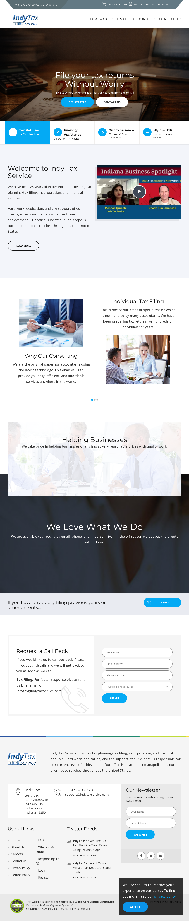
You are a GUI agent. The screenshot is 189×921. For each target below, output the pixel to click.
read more (23, 245)
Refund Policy (20, 875)
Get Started (77, 102)
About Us (107, 19)
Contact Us (147, 19)
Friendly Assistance (67, 134)
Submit (114, 698)
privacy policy (165, 896)
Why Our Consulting (51, 356)
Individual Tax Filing (138, 301)
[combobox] (137, 686)
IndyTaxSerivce (83, 841)
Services (122, 19)
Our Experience (117, 133)
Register (174, 19)
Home (94, 19)
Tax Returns (27, 132)
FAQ (134, 19)
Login (162, 19)
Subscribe (140, 834)
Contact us (165, 602)
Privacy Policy (20, 868)
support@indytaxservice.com (87, 794)
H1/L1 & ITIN (159, 133)
